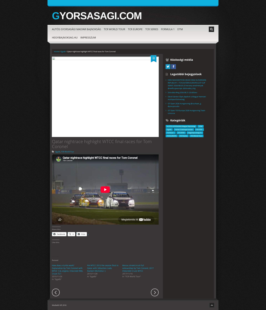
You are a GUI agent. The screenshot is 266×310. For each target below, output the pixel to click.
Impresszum (88, 37)
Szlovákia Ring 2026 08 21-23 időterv (182, 92)
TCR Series (151, 29)
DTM (180, 29)
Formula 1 (168, 29)
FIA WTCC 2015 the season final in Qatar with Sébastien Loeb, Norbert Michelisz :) (102, 268)
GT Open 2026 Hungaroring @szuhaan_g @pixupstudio (184, 105)
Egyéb (63, 51)
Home (56, 51)
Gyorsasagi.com (97, 16)
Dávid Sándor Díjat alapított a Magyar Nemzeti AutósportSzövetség (187, 98)
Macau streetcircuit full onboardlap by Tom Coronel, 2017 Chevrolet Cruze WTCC (138, 268)
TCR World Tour (114, 29)
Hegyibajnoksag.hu (65, 37)
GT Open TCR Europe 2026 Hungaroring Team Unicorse (186, 111)
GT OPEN (181, 133)
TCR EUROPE (135, 29)
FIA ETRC (199, 129)
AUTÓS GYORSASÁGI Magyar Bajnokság (76, 29)
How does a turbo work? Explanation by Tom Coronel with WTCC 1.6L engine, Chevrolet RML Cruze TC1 (67, 269)
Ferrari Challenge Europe (184, 129)
